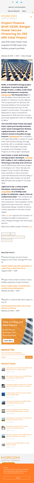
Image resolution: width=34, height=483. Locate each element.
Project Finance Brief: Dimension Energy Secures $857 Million (18, 394)
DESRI (13, 234)
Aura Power (5, 234)
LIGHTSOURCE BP (6, 240)
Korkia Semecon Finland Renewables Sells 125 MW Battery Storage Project (19, 368)
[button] (33, 13)
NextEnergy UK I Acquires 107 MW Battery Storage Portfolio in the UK (19, 419)
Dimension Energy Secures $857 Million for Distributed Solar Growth (18, 402)
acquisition (6, 192)
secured (28, 158)
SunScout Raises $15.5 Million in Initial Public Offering (17, 444)
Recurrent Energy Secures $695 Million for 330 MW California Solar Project (19, 435)
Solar (23, 56)
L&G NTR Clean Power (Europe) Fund (13, 237)
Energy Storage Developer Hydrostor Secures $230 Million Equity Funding (17, 410)
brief (30, 226)
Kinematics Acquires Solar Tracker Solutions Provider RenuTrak (17, 427)
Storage (28, 56)
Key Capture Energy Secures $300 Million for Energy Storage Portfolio (19, 377)
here (7, 215)
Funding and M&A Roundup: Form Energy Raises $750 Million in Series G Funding (19, 385)
